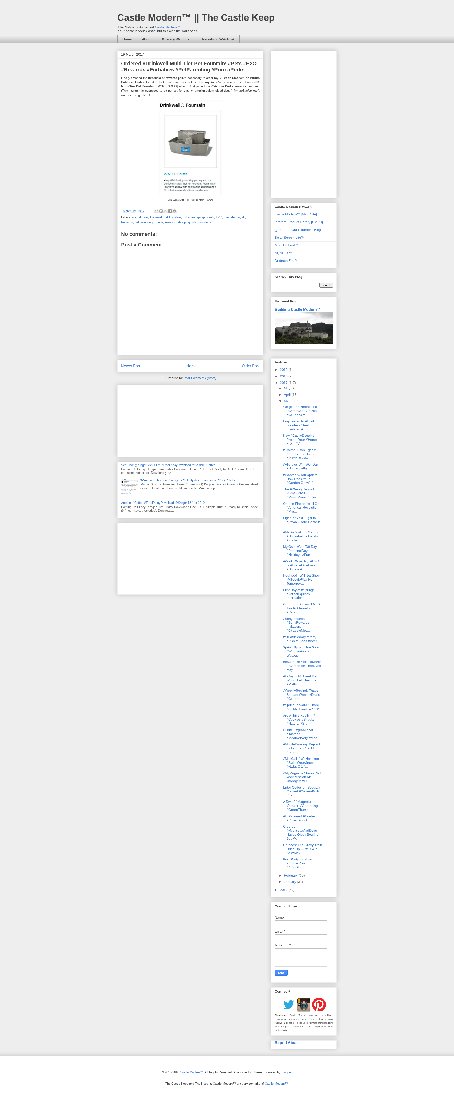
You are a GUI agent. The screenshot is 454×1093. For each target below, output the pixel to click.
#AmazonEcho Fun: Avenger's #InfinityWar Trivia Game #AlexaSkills (187, 480)
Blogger (286, 1072)
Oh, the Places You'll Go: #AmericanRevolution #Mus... (301, 508)
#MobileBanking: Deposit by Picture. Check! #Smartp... (301, 748)
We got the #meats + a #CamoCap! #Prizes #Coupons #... (300, 411)
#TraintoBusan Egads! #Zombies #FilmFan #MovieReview (300, 454)
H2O (219, 217)
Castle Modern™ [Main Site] (296, 214)
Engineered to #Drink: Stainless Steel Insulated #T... (299, 425)
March (289, 401)
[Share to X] (165, 211)
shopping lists (187, 222)
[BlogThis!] (161, 211)
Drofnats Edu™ (286, 261)
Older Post (251, 366)
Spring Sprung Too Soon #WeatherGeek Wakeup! (301, 651)
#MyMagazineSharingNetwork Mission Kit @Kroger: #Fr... (302, 777)
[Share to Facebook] (170, 211)
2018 (284, 376)
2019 (284, 370)
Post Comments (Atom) (200, 378)
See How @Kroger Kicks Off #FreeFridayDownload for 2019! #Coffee (168, 465)
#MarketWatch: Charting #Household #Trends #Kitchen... (301, 536)
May (287, 388)
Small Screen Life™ (289, 237)
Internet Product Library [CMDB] (299, 222)
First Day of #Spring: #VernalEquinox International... (298, 594)
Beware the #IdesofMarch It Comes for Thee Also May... (302, 666)
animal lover (140, 217)
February (291, 875)
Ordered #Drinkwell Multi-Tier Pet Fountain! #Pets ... (302, 608)
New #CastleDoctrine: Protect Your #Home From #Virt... (300, 439)
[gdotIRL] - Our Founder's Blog (298, 230)
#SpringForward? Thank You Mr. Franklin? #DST (302, 707)
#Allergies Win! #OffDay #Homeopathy (301, 466)
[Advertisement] (190, 420)
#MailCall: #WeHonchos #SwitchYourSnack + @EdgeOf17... (301, 763)
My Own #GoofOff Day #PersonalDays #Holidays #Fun (300, 551)
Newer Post (131, 366)
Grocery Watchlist (176, 39)
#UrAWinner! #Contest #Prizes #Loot (299, 818)
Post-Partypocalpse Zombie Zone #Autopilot (297, 863)
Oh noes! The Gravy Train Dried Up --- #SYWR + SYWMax (302, 849)
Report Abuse (287, 1043)
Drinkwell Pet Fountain (165, 217)
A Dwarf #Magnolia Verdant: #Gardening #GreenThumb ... (300, 806)
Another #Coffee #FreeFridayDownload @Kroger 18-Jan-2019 (163, 503)
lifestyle (229, 217)
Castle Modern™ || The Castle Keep (196, 17)
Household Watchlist (217, 39)
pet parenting (144, 222)
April (288, 395)
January (290, 882)
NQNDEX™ (283, 253)
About (147, 39)
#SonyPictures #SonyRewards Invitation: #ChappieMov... (296, 624)
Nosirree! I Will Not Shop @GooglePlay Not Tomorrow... (301, 579)
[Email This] (156, 211)
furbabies (189, 217)
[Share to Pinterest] (174, 211)
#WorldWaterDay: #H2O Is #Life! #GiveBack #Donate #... (301, 565)
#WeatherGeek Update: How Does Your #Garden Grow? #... (301, 479)
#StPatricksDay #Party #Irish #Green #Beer (300, 639)
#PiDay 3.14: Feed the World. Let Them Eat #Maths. (300, 680)
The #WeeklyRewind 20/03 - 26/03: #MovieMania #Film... (301, 493)
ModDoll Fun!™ (286, 245)
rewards (170, 222)
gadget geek (205, 217)
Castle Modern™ (167, 27)
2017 (284, 382)
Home (127, 39)
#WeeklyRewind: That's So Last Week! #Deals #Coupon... (301, 694)
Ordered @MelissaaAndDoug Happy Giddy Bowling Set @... (301, 832)
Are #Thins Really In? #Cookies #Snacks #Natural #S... (299, 719)
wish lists (204, 222)
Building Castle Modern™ (298, 309)
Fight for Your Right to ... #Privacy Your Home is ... (301, 522)
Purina (158, 222)
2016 (284, 890)
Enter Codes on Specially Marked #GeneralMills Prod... (302, 791)
